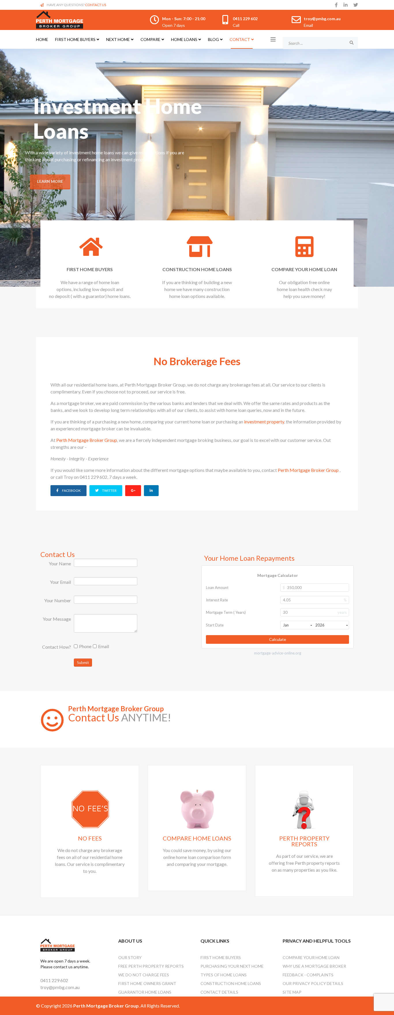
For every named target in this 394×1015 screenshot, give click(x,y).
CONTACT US (95, 5)
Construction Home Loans (230, 983)
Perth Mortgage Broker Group (86, 440)
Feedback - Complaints (308, 974)
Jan (286, 625)
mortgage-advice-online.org (277, 653)
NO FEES (90, 838)
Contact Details (219, 992)
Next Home (118, 39)
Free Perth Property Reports (151, 966)
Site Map (292, 992)
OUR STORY (130, 957)
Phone (85, 646)
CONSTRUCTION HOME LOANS (197, 269)
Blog (213, 39)
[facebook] (336, 4)
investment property (264, 421)
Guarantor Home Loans (144, 992)
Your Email (60, 582)
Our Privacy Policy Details (313, 983)
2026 (319, 625)
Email (103, 646)
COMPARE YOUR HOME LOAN (304, 269)
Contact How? (56, 647)
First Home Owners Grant (147, 983)
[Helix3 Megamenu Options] (273, 39)
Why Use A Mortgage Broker (314, 966)
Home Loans (184, 39)
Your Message (57, 619)
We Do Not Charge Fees (143, 974)
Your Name (60, 563)
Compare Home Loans (197, 838)
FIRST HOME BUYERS (90, 269)
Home (42, 39)
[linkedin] (346, 4)
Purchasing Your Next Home (232, 966)
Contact (240, 39)
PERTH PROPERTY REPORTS (304, 841)
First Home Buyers (75, 39)
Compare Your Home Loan (311, 957)
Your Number (57, 600)
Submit (83, 662)
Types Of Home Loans (223, 974)
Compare (150, 39)
